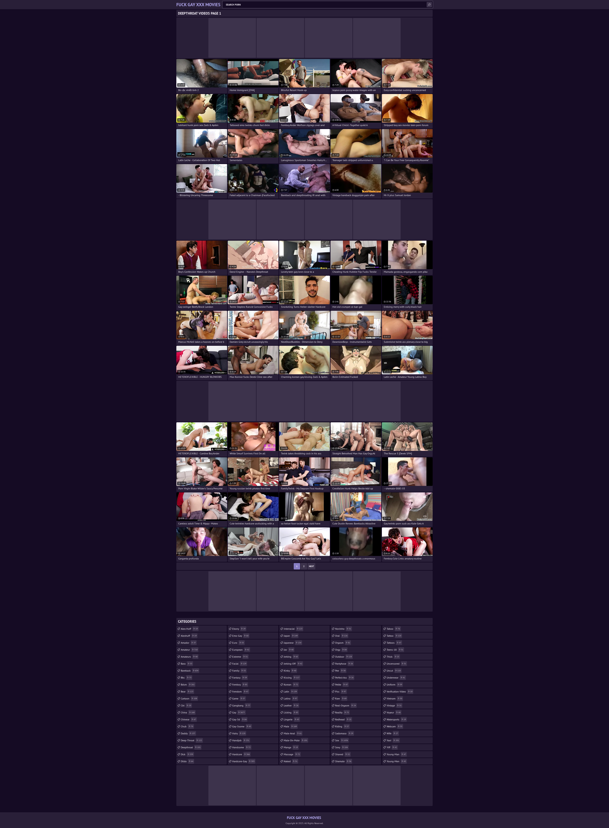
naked (290, 761)
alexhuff (189, 635)
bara (186, 663)
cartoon (189, 698)
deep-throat (191, 740)
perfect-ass (344, 677)
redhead (343, 719)
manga (291, 747)
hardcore (241, 754)
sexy (341, 747)
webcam (394, 726)
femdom (240, 691)
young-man (396, 754)
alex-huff (189, 628)
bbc (186, 677)
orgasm (342, 642)
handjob (240, 740)
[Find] (429, 4)
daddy (188, 733)
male (290, 726)
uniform (394, 684)
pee (340, 670)
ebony (239, 628)
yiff (392, 747)
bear (187, 691)
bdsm (188, 684)
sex (341, 740)
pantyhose (344, 663)
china (188, 712)
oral (341, 635)
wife (392, 733)
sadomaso (344, 733)
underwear (396, 677)
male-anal (293, 733)
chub (187, 726)
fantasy (239, 677)
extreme (240, 656)
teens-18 (395, 649)
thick (393, 656)
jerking (291, 656)
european (240, 649)
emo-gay (240, 635)
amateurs (189, 656)
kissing (291, 677)
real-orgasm (345, 705)
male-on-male (295, 740)
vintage (394, 705)
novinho (343, 628)
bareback (189, 670)
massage (292, 754)
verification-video (400, 691)
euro (238, 642)
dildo (187, 761)
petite (341, 684)
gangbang (241, 705)
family (239, 670)
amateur (189, 649)
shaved (342, 754)
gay (238, 712)
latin (290, 691)
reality (342, 712)
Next (311, 566)
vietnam (394, 698)
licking (291, 712)
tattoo (394, 635)
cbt (186, 705)
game (238, 698)
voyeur (394, 712)
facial (239, 663)
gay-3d (239, 719)
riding (342, 726)
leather (291, 705)
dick (187, 754)
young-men (396, 761)
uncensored (396, 663)
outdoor (343, 656)
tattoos (394, 642)
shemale (343, 761)
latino (290, 698)
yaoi (393, 740)
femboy (239, 684)
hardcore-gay (243, 761)
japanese (292, 642)
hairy (238, 733)
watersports (396, 719)
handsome (241, 747)
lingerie (291, 719)
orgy (341, 649)
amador (188, 642)
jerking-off (293, 663)
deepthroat (191, 747)
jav (289, 649)
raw (341, 698)
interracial (293, 628)
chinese (188, 719)
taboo (393, 628)
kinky (290, 670)
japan (291, 635)
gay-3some (241, 726)
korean (291, 684)
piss (340, 691)
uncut (394, 670)
